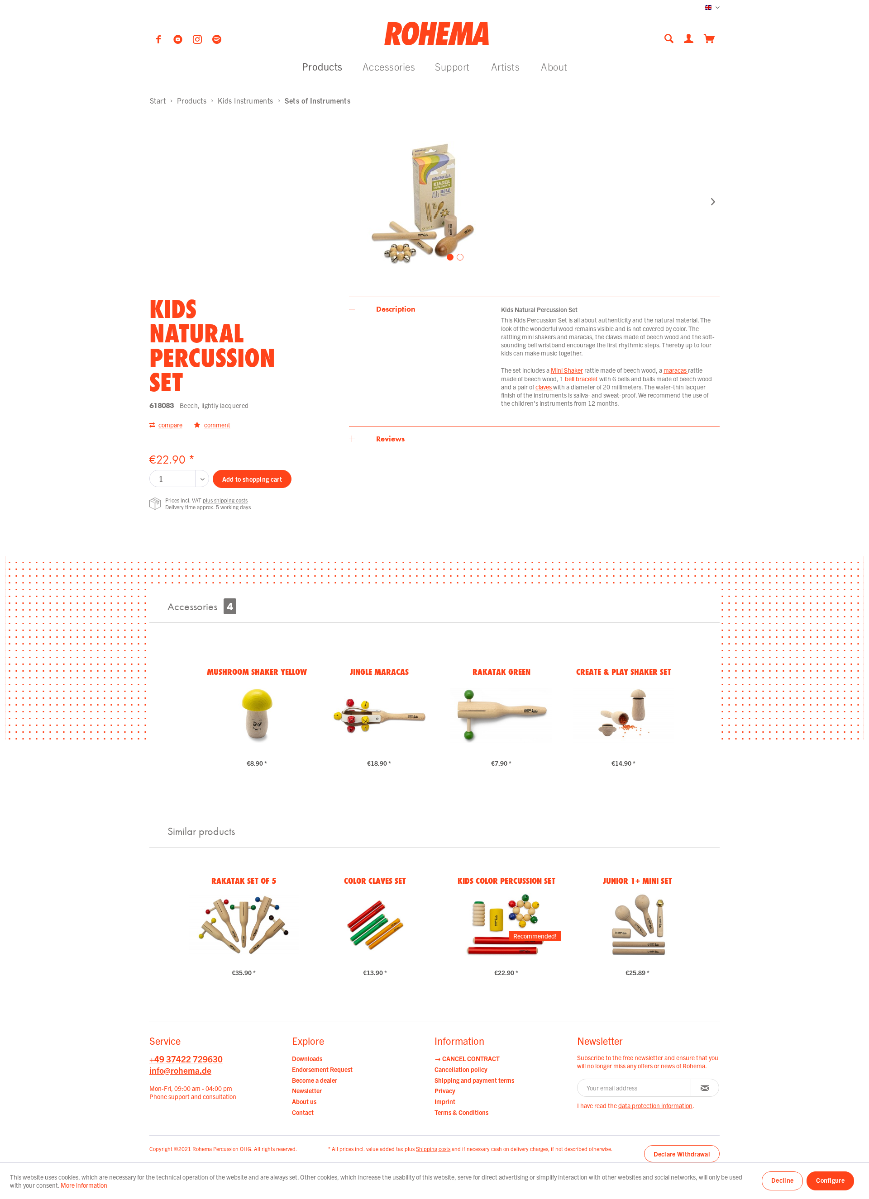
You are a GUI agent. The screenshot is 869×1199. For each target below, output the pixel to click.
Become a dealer (314, 1080)
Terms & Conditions (461, 1112)
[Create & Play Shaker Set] (623, 715)
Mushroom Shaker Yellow (257, 672)
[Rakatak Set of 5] (244, 925)
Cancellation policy (460, 1069)
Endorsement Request (322, 1069)
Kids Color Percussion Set (506, 881)
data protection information (655, 1105)
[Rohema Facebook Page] (159, 40)
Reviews (390, 439)
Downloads (307, 1058)
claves (544, 387)
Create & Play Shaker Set (623, 672)
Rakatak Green (501, 672)
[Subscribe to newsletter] (705, 1088)
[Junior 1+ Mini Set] (637, 925)
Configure (830, 1180)
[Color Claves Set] (375, 925)
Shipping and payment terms (474, 1080)
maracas (676, 370)
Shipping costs (433, 1148)
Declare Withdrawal (682, 1154)
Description (395, 309)
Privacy (444, 1090)
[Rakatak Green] (501, 715)
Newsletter (307, 1090)
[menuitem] (671, 38)
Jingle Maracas (379, 672)
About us (304, 1101)
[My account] (689, 37)
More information (84, 1185)
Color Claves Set (375, 881)
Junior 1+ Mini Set (637, 881)
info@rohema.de (180, 1070)
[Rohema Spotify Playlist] (217, 40)
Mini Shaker (567, 370)
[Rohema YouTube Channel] (178, 40)
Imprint (444, 1101)
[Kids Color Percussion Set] (506, 925)
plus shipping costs (225, 500)
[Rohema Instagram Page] (198, 40)
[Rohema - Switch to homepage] (436, 33)
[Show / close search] (669, 38)
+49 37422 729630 (186, 1058)
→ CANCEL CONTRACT (467, 1058)
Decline (782, 1180)
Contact (303, 1112)
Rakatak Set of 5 (244, 881)
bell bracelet (581, 378)
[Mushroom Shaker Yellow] (257, 715)
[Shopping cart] (709, 37)
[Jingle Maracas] (379, 715)
